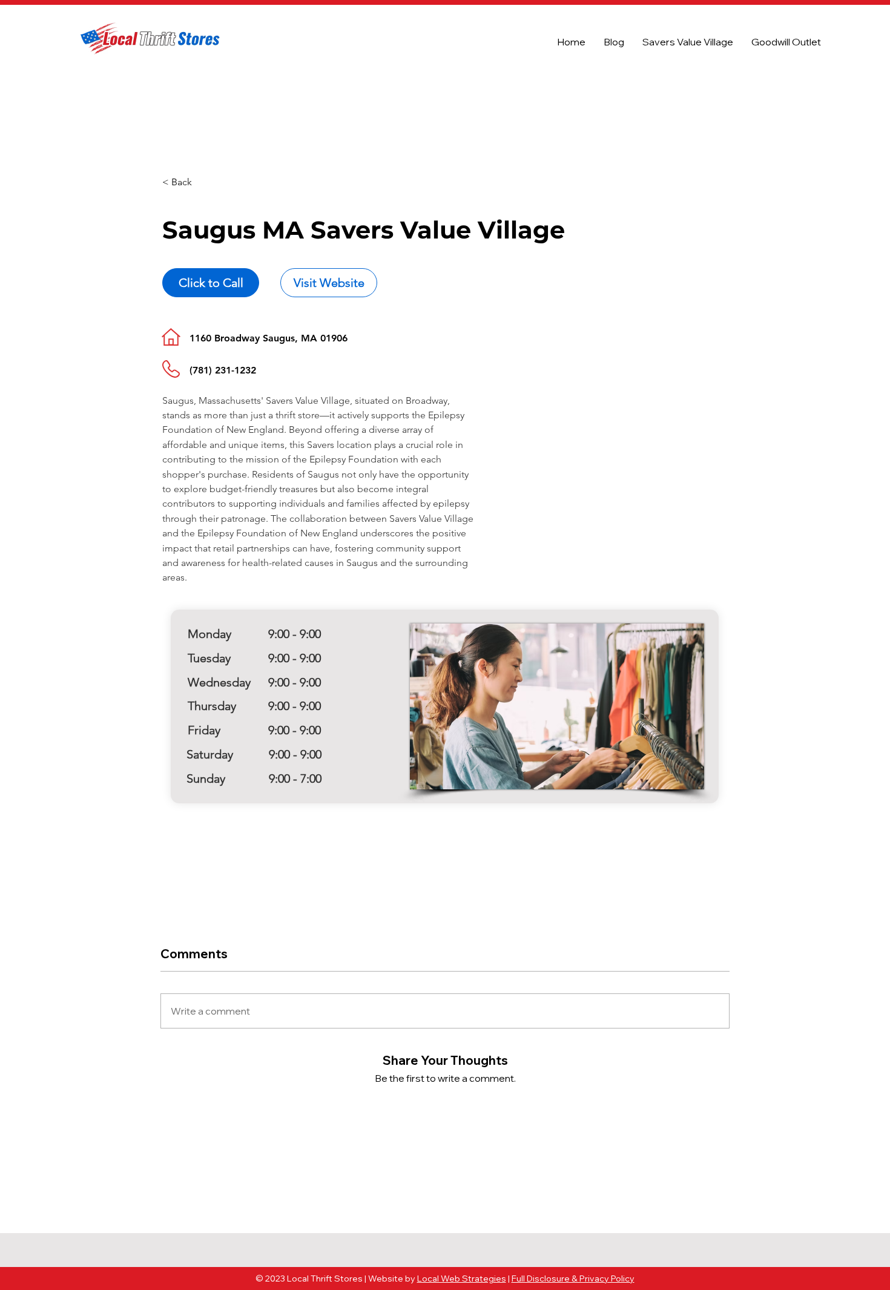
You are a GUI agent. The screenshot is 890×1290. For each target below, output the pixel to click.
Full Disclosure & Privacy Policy (573, 1278)
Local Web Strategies (461, 1278)
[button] (205, 182)
